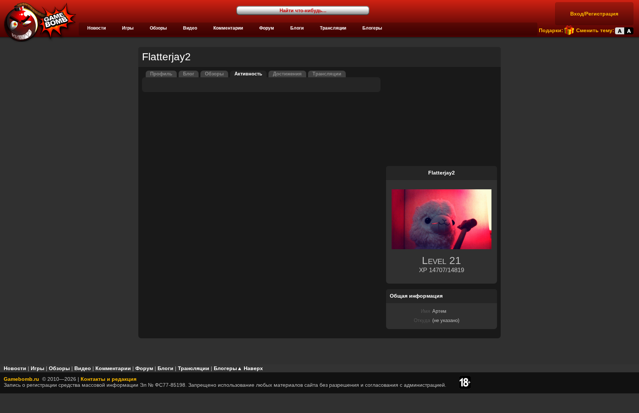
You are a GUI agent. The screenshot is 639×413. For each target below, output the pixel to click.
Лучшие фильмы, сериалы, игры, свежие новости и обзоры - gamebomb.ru (38, 22)
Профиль (161, 74)
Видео (190, 28)
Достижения (287, 74)
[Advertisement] (441, 117)
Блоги (297, 28)
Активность (248, 74)
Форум (266, 28)
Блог (188, 74)
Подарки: (551, 30)
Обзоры (158, 28)
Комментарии (228, 28)
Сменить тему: (595, 30)
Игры (127, 28)
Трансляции (333, 28)
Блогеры (372, 28)
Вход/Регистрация (594, 14)
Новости (96, 28)
